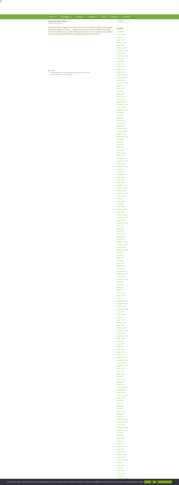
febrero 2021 (121, 180)
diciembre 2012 (122, 419)
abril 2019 (120, 231)
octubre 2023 (121, 107)
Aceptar (147, 482)
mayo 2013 (120, 406)
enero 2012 (120, 449)
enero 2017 (120, 298)
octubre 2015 (121, 333)
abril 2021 (120, 174)
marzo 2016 (121, 320)
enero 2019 (120, 239)
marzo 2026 (121, 40)
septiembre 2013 (122, 395)
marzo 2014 (121, 379)
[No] (176, 482)
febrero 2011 (121, 473)
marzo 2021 (121, 177)
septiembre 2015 (122, 336)
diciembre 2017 (122, 271)
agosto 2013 (121, 398)
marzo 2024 (121, 94)
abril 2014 (120, 376)
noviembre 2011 (122, 454)
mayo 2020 (120, 201)
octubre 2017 (121, 277)
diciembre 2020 (122, 185)
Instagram (114, 17)
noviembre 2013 (122, 390)
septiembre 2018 (122, 250)
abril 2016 (120, 317)
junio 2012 (120, 435)
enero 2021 (120, 182)
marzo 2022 (121, 150)
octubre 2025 (121, 53)
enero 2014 (120, 384)
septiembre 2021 (122, 166)
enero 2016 (120, 325)
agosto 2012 (121, 430)
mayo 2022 (120, 145)
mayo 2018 (120, 258)
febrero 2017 (121, 295)
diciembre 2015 (122, 328)
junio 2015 (120, 341)
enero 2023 (121, 126)
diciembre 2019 (122, 215)
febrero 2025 (121, 69)
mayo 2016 (120, 314)
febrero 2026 (121, 42)
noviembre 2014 (122, 360)
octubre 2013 (121, 392)
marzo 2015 (121, 349)
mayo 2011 (120, 465)
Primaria (52, 70)
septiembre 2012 (122, 427)
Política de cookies (164, 482)
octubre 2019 (121, 220)
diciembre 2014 (122, 357)
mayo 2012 (120, 438)
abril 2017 (120, 290)
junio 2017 (120, 285)
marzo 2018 (121, 263)
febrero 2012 (121, 446)
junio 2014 (120, 371)
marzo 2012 (121, 444)
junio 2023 (120, 112)
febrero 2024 (121, 96)
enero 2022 (120, 155)
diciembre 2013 (122, 387)
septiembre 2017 (122, 279)
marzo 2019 (121, 234)
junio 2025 (120, 59)
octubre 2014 (121, 363)
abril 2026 (120, 37)
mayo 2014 (120, 374)
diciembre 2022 (122, 129)
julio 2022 (120, 139)
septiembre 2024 (122, 83)
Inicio (104, 17)
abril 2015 (120, 347)
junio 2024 (120, 85)
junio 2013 (120, 403)
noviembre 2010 (122, 479)
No (154, 482)
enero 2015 (120, 355)
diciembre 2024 (122, 75)
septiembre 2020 (122, 193)
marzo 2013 (121, 411)
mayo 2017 (120, 287)
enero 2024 (121, 99)
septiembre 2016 (122, 309)
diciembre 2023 (122, 102)
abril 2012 (120, 441)
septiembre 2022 (122, 137)
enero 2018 (120, 269)
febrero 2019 (121, 236)
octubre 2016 (121, 306)
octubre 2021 (121, 164)
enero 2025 (121, 72)
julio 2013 (120, 400)
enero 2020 (121, 212)
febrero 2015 (121, 352)
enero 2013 (120, 417)
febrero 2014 (121, 382)
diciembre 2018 (122, 242)
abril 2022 (120, 147)
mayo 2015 (120, 344)
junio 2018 (120, 255)
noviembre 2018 (122, 244)
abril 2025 (120, 64)
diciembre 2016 (122, 301)
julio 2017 (120, 282)
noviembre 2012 (122, 422)
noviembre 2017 (122, 274)
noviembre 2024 (122, 77)
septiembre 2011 (122, 460)
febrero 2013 (121, 414)
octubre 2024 (121, 80)
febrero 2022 (121, 153)
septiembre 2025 (122, 56)
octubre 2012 (121, 425)
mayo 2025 (120, 61)
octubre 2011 (121, 457)
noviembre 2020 (122, 188)
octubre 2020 (121, 190)
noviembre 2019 (122, 217)
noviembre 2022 (122, 131)
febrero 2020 (121, 209)
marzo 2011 (121, 470)
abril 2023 (120, 118)
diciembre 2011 (122, 452)
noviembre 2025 (122, 50)
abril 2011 (120, 468)
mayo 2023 (120, 115)
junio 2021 (120, 169)
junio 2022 (120, 142)
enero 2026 (121, 45)
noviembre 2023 (122, 104)
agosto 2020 (121, 196)
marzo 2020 (121, 207)
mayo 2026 (120, 34)
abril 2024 (120, 91)
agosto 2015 (121, 339)
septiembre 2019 (122, 223)
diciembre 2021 (122, 158)
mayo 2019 (120, 228)
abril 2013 (120, 409)
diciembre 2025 (122, 48)
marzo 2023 (121, 120)
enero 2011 (120, 476)
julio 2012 (120, 433)
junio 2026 (120, 32)
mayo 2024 (120, 88)
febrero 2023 (121, 123)
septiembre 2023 (122, 110)
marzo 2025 (121, 67)
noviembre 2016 (122, 304)
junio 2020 (120, 199)
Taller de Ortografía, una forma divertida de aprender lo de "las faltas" (70, 72)
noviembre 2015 (122, 330)
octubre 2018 (121, 247)
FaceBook (126, 17)
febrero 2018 (121, 266)
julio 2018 (120, 252)
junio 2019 (120, 225)
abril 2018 (120, 260)
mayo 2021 (120, 172)
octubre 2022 (121, 134)
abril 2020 (120, 204)
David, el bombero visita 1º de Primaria (61, 74)
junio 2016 (120, 312)
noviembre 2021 (122, 161)
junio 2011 (120, 462)
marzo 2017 (121, 293)
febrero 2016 (121, 322)
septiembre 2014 (122, 365)
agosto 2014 (121, 368)
